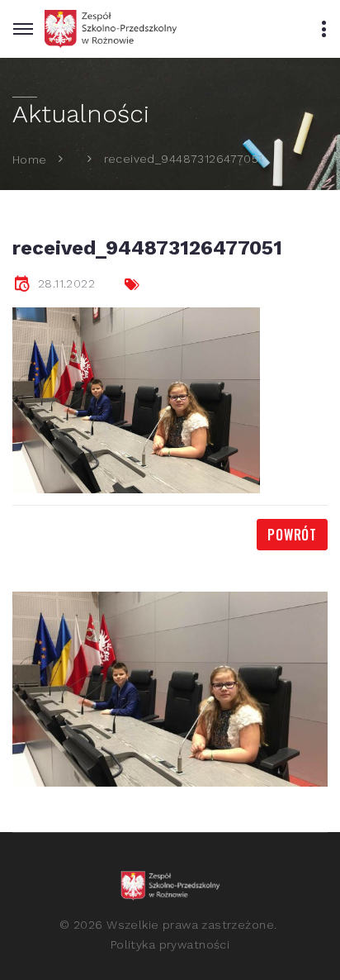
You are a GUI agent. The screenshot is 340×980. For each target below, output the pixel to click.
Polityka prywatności (170, 944)
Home (29, 158)
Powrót (292, 535)
